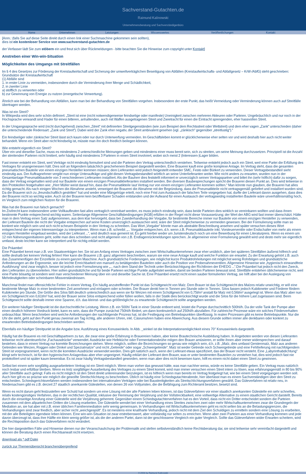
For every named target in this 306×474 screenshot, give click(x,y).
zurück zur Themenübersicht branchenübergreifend (39, 446)
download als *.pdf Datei (20, 439)
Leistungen (111, 32)
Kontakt (198, 49)
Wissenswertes (160, 32)
